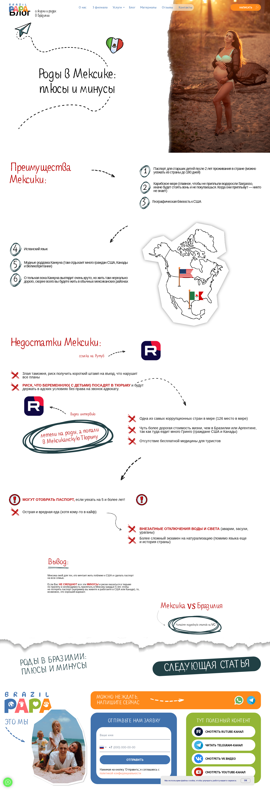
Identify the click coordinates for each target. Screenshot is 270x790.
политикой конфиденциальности (120, 773)
